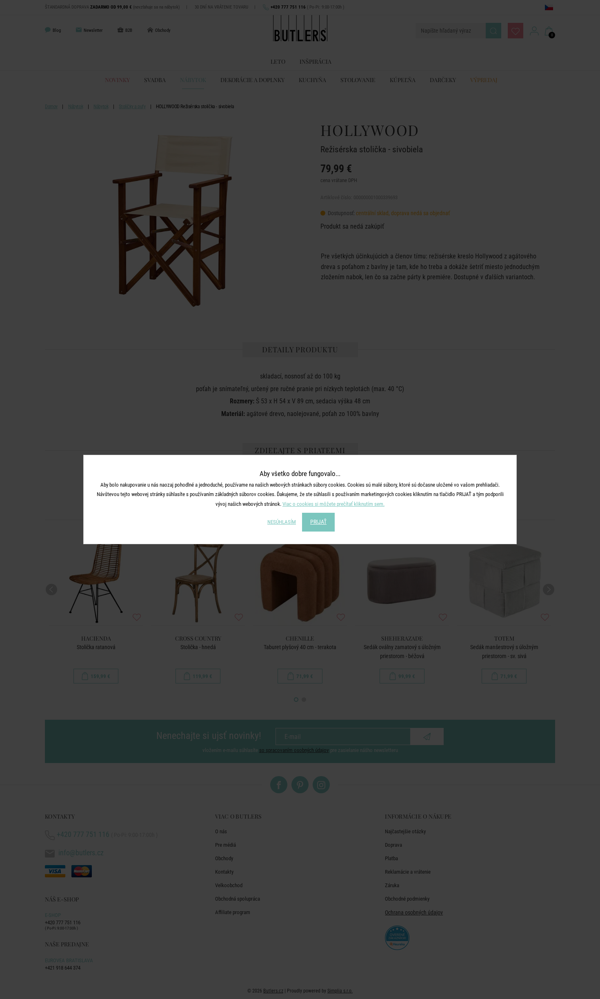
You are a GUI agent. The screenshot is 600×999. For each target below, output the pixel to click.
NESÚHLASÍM (281, 522)
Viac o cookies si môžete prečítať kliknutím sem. (333, 504)
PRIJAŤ (318, 521)
